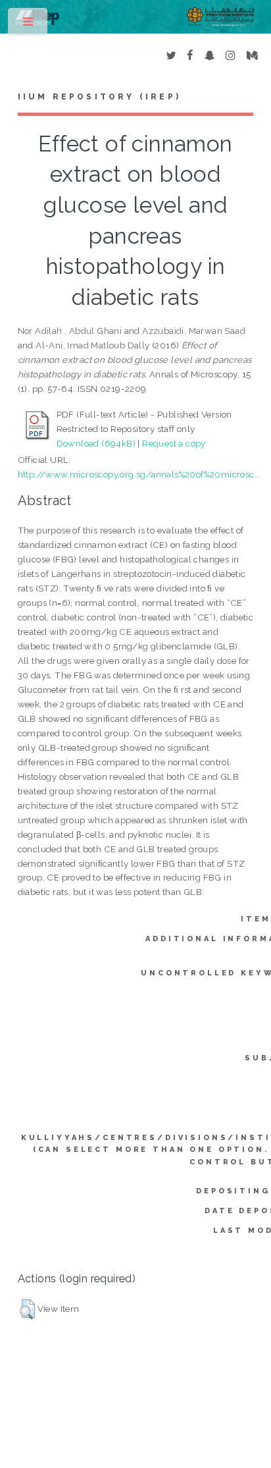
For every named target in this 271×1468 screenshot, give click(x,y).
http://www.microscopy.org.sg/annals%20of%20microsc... (139, 474)
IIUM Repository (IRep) (99, 96)
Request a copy (174, 443)
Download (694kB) (96, 443)
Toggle (28, 24)
